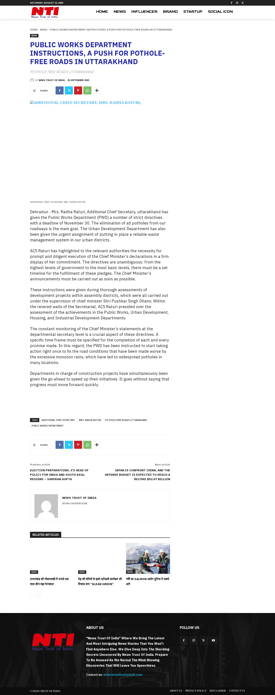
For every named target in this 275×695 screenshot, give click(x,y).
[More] (97, 90)
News (43, 29)
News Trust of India (52, 80)
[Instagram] (237, 3)
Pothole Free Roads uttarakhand (126, 419)
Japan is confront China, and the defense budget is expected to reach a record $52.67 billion (137, 474)
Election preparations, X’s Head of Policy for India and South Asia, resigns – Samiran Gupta (59, 474)
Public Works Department (48, 425)
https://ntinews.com (74, 503)
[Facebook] (231, 3)
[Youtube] (213, 640)
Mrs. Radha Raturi (90, 419)
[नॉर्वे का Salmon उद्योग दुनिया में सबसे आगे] (148, 558)
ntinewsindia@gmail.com (122, 675)
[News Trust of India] (45, 12)
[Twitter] (242, 3)
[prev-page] (32, 594)
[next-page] (38, 594)
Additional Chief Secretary (58, 419)
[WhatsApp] (87, 90)
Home (33, 29)
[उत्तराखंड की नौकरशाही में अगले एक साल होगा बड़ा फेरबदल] (52, 558)
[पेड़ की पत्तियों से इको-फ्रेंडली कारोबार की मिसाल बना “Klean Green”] (100, 558)
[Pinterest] (78, 90)
